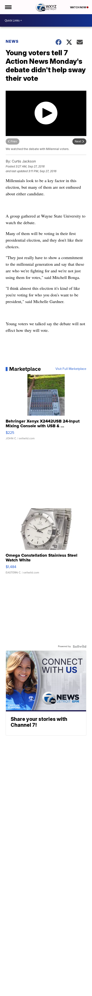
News (12, 41)
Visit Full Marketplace (70, 369)
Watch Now (78, 7)
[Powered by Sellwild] (79, 646)
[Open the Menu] (8, 7)
